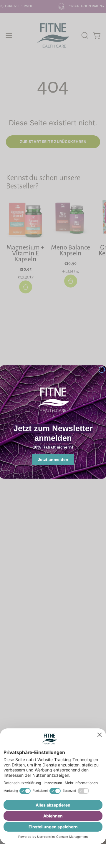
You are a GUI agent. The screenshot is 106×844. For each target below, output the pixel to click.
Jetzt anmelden (53, 459)
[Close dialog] (102, 369)
